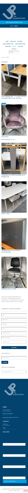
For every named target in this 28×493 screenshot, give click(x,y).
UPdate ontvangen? (9, 481)
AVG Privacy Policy (7, 418)
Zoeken (5, 362)
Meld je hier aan (7, 414)
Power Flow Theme (15, 489)
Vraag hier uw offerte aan (14, 22)
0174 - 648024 (14, 26)
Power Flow (16, 490)
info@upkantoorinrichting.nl (10, 429)
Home (3, 57)
